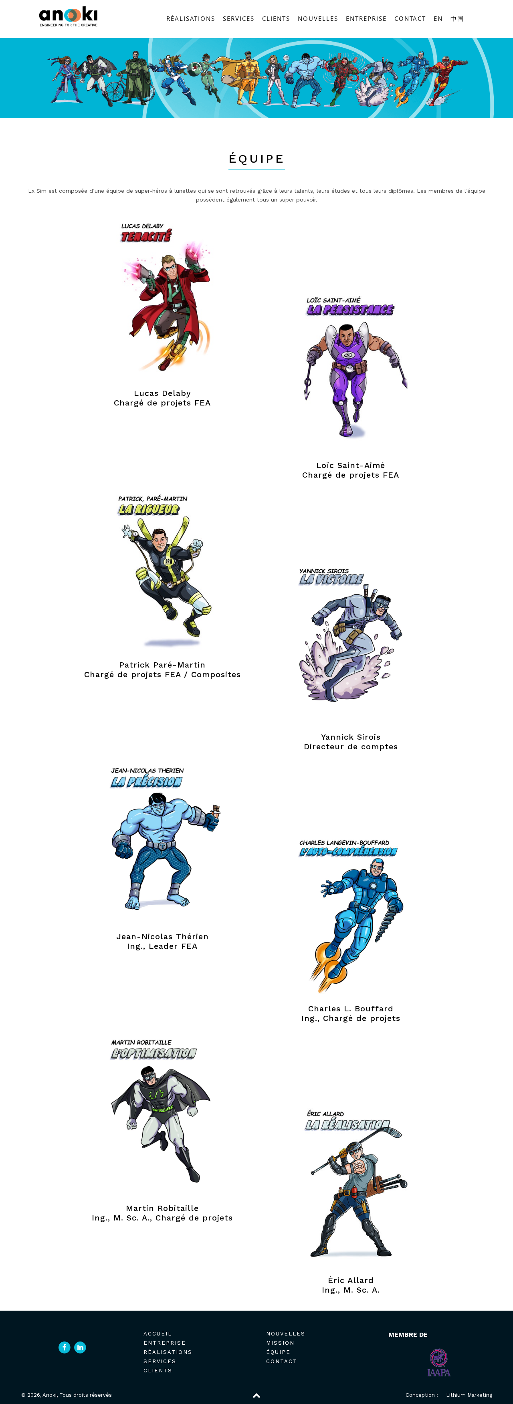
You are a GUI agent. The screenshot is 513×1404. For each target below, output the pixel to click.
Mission (280, 1343)
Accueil (157, 1334)
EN (438, 18)
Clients (276, 18)
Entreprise (366, 18)
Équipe (278, 1352)
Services (238, 18)
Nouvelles (318, 18)
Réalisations (190, 18)
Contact (410, 18)
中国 (457, 18)
